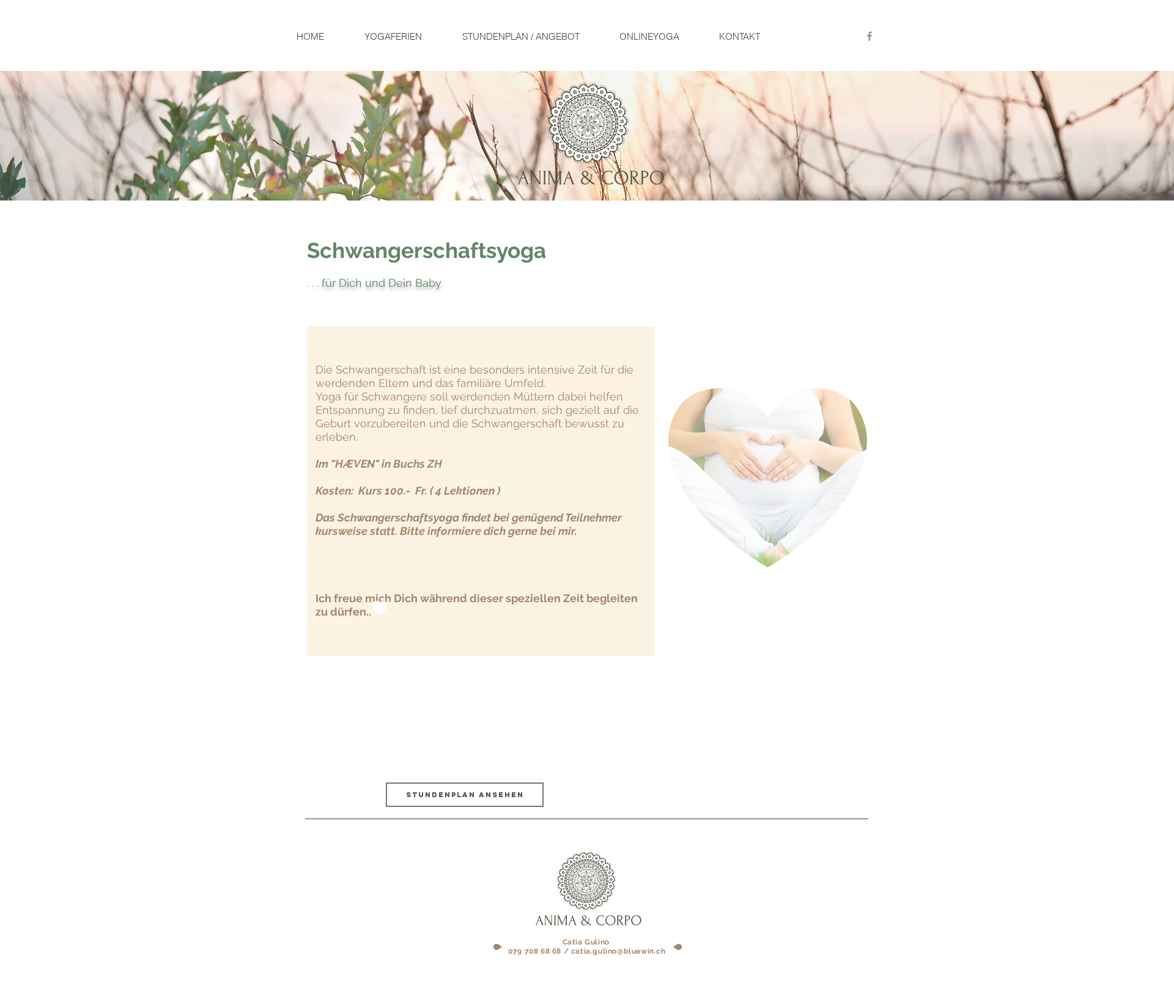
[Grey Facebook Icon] (869, 36)
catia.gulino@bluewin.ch (618, 951)
